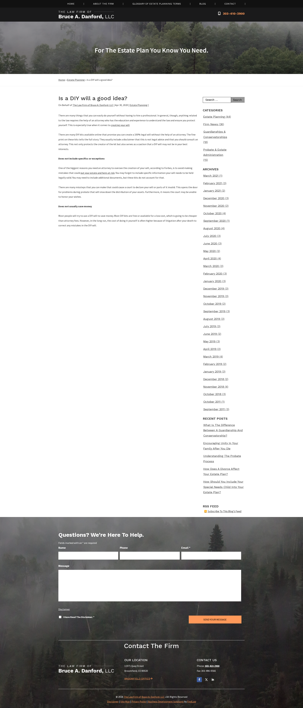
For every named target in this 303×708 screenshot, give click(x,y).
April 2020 (210, 258)
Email (185, 547)
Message (63, 566)
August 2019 (211, 318)
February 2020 (212, 273)
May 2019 (209, 341)
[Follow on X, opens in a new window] (206, 679)
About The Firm (103, 3)
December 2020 (213, 198)
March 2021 (210, 175)
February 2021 (212, 183)
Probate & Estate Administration (214, 152)
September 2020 (214, 220)
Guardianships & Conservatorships (215, 134)
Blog (202, 3)
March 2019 (211, 356)
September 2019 (214, 311)
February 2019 (212, 364)
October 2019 (212, 303)
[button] (300, 685)
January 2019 (212, 371)
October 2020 (212, 213)
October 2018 (212, 394)
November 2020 (213, 205)
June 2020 (210, 243)
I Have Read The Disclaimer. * (78, 617)
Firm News (210, 124)
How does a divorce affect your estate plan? (221, 471)
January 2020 (212, 281)
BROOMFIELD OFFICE (137, 678)
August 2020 (211, 228)
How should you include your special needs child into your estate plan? (223, 487)
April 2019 (209, 349)
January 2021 (212, 190)
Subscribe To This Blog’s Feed (224, 511)
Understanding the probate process (222, 458)
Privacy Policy (138, 701)
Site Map (125, 701)
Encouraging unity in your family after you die (220, 445)
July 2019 (209, 326)
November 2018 (213, 386)
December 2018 (213, 379)
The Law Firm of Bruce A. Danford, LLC (93, 105)
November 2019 (213, 296)
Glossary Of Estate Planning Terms (156, 3)
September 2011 (214, 409)
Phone (124, 547)
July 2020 (209, 236)
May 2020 (209, 251)
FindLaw (191, 701)
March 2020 (211, 266)
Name (62, 547)
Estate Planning (138, 105)
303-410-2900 (234, 13)
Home (70, 3)
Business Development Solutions (166, 701)
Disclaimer (64, 609)
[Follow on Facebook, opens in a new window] (199, 679)
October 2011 (212, 401)
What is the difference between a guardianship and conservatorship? (223, 430)
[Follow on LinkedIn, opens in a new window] (212, 679)
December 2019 (213, 288)
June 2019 (210, 333)
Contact (230, 3)
